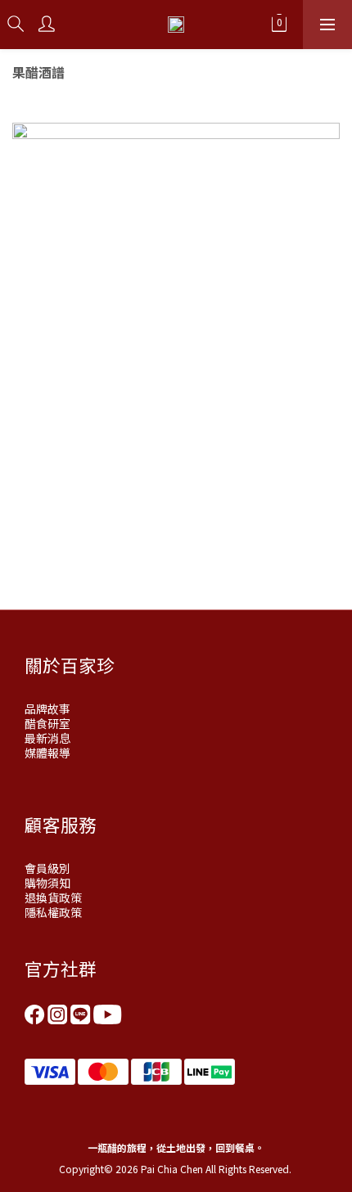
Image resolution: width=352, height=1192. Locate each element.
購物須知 (47, 883)
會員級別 (47, 868)
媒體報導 (47, 752)
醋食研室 (47, 723)
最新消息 (47, 738)
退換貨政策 (53, 897)
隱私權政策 (53, 912)
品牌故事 (47, 708)
